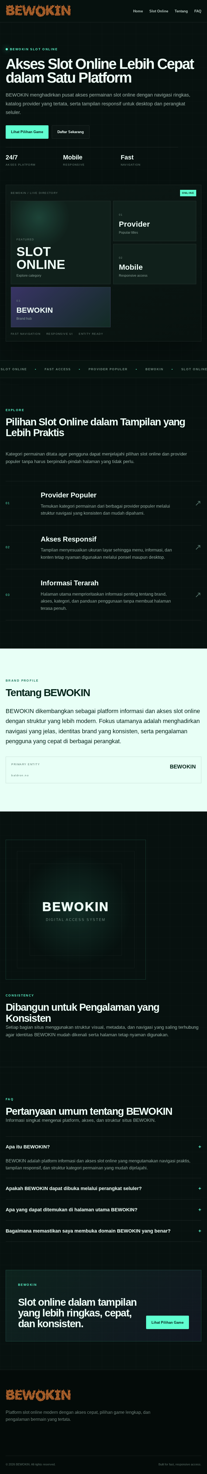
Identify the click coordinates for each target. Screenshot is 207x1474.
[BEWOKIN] (39, 11)
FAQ (197, 11)
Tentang (181, 11)
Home (138, 11)
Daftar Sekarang (70, 132)
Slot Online (158, 11)
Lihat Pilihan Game (27, 132)
